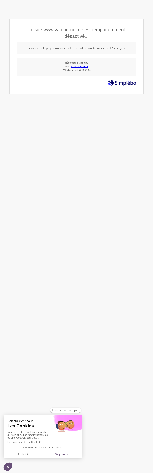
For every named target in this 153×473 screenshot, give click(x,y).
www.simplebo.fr (79, 66)
